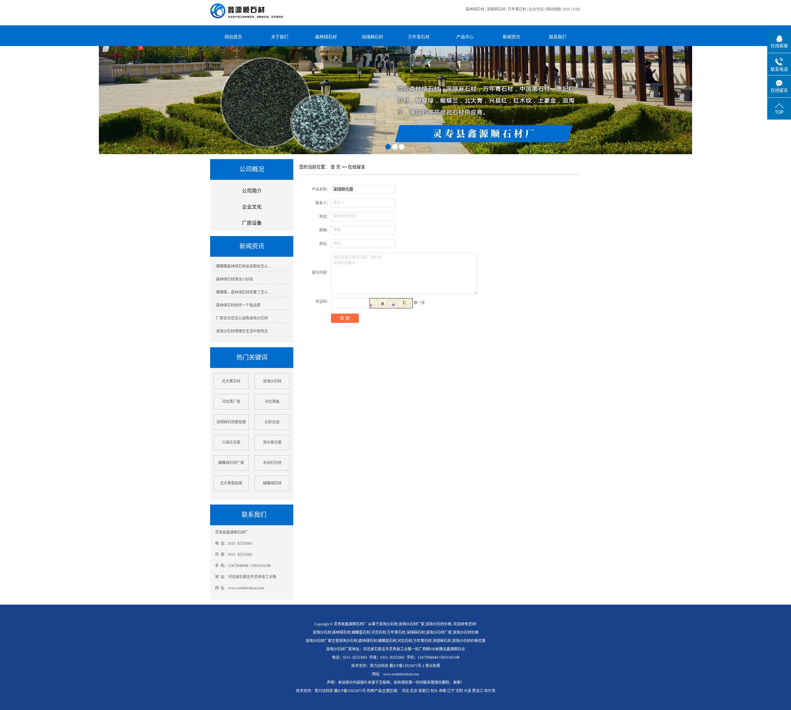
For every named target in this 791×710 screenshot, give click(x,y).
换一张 (419, 303)
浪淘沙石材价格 (438, 624)
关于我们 (279, 36)
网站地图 (553, 9)
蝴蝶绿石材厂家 (231, 463)
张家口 (423, 691)
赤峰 (442, 691)
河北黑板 (272, 401)
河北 (405, 691)
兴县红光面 (231, 442)
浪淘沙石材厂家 (412, 624)
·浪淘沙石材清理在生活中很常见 (241, 331)
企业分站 (536, 9)
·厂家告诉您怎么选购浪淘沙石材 (241, 318)
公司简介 (252, 190)
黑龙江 (477, 691)
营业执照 (432, 666)
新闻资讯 (511, 36)
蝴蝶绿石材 (272, 483)
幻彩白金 (272, 422)
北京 (413, 691)
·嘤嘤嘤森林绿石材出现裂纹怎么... (243, 266)
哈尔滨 (489, 691)
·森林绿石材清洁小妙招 (234, 279)
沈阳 (459, 691)
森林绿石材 (475, 9)
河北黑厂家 (231, 401)
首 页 (336, 166)
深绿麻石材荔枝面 (231, 422)
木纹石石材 (272, 463)
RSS (566, 9)
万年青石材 (517, 9)
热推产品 (374, 691)
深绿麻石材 (496, 9)
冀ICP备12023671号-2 (406, 666)
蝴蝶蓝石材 (361, 632)
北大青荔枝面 (231, 483)
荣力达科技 (379, 666)
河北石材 (378, 632)
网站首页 (233, 36)
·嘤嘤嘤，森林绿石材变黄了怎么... (243, 292)
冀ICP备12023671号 (350, 691)
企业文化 (252, 206)
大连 (467, 691)
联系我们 (557, 36)
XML (577, 9)
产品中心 (465, 36)
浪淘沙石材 (272, 381)
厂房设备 (252, 223)
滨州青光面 (272, 442)
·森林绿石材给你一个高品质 (237, 305)
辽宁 (451, 691)
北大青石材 (231, 381)
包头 (434, 691)
